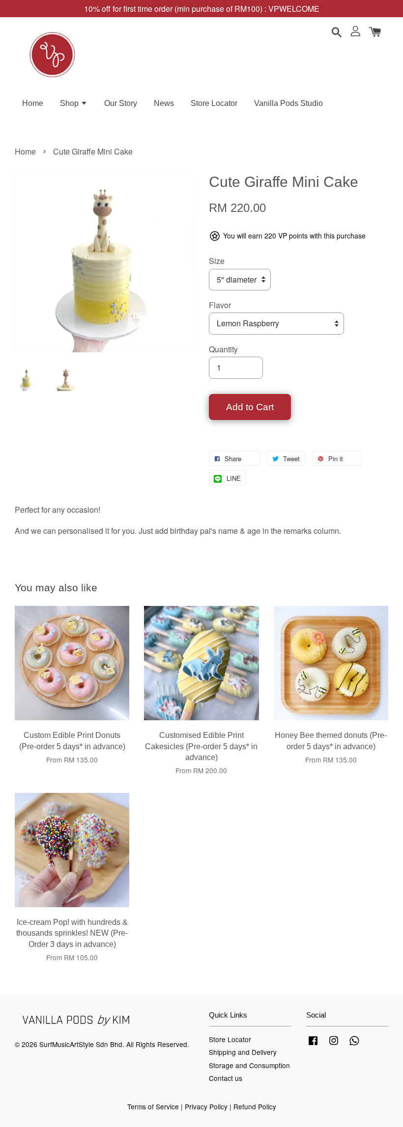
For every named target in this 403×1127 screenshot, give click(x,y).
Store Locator (214, 103)
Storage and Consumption (249, 1065)
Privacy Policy (206, 1106)
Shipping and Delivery (243, 1052)
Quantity (223, 349)
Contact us (225, 1078)
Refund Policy (254, 1106)
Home (32, 103)
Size (217, 260)
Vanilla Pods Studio (288, 103)
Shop (70, 103)
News (164, 103)
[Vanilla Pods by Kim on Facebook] (313, 1044)
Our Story (120, 103)
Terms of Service (153, 1106)
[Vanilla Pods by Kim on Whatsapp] (354, 1044)
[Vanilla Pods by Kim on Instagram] (334, 1044)
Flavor (220, 305)
